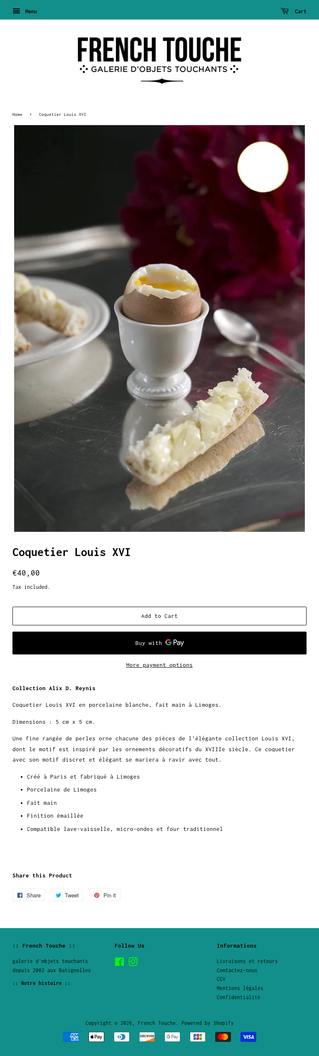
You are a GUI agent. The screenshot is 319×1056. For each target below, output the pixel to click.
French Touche (157, 1023)
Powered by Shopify (208, 1023)
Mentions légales (240, 988)
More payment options (159, 665)
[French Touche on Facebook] (119, 963)
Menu (29, 11)
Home (17, 114)
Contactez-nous (237, 970)
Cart (299, 11)
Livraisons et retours (247, 961)
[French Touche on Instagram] (132, 963)
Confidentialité (238, 997)
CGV (221, 979)
